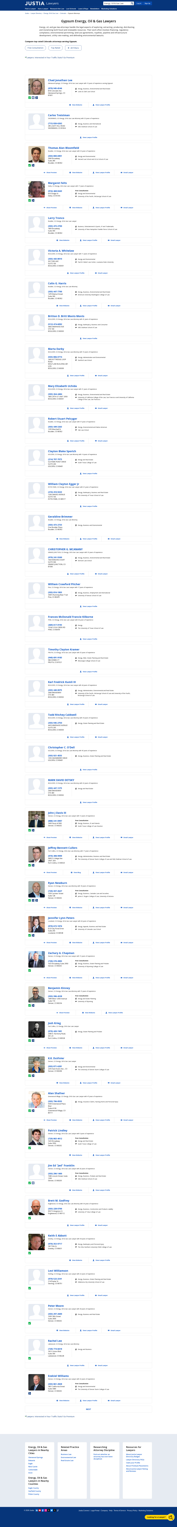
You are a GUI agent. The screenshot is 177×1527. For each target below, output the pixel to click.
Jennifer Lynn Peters (61, 918)
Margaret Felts (57, 183)
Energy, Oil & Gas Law (51, 13)
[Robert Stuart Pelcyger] (36, 425)
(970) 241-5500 (55, 557)
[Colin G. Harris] (36, 290)
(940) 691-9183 (55, 657)
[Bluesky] (51, 1510)
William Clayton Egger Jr (63, 484)
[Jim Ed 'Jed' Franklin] (36, 1172)
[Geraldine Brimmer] (36, 523)
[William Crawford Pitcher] (36, 590)
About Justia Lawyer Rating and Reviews (137, 1470)
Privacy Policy (132, 1510)
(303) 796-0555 (55, 1101)
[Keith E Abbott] (36, 1242)
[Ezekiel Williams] (36, 1382)
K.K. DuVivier (56, 1058)
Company (104, 1510)
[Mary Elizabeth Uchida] (36, 392)
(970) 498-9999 (55, 855)
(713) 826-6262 (55, 123)
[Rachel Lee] (36, 1347)
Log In (139, 3)
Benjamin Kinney (59, 988)
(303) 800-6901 (55, 156)
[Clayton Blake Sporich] (36, 457)
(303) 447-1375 (55, 788)
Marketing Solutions (109, 9)
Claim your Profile (133, 1463)
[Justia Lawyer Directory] (34, 3)
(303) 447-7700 (55, 291)
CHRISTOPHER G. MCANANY (65, 549)
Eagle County (33, 1488)
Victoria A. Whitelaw (61, 250)
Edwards (31, 1460)
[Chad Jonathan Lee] (36, 86)
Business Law (66, 1454)
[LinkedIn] (37, 1510)
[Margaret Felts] (36, 189)
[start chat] (171, 1517)
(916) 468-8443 (55, 191)
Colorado (63, 13)
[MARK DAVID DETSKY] (36, 786)
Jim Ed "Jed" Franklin (61, 1165)
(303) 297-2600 (55, 1313)
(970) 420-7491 (55, 1031)
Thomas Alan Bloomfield (63, 148)
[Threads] (48, 1510)
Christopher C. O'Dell (61, 747)
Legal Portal (95, 1510)
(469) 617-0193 (55, 624)
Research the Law (57, 9)
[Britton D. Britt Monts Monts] (36, 322)
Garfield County (34, 1491)
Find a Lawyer (30, 9)
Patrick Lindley (57, 1130)
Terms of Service (120, 1510)
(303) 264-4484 (55, 394)
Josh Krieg (54, 1023)
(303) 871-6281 (55, 1066)
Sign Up (147, 3)
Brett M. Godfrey (58, 1200)
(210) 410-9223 (55, 492)
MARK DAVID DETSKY (61, 780)
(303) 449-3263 (55, 426)
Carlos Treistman (59, 115)
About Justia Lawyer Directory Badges (134, 1455)
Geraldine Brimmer (60, 516)
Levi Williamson (58, 1270)
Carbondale (32, 1470)
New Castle (32, 1466)
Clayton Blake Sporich (62, 451)
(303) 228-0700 (55, 1208)
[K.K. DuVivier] (36, 1064)
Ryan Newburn (57, 883)
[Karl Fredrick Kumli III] (36, 688)
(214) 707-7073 (55, 459)
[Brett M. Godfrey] (36, 1207)
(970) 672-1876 (55, 926)
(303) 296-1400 (55, 1173)
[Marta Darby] (36, 355)
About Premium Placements (137, 1466)
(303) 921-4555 (55, 755)
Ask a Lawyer (43, 9)
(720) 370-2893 (55, 961)
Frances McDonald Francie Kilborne (70, 616)
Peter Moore (56, 1305)
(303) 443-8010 (55, 258)
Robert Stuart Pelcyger (62, 418)
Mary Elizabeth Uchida (62, 386)
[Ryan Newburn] (36, 889)
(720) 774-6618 (55, 1348)
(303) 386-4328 (55, 996)
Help (110, 1510)
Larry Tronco (56, 218)
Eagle (30, 1463)
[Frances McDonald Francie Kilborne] (36, 623)
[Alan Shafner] (36, 1099)
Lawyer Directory (36, 13)
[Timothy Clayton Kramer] (36, 656)
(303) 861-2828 (55, 1384)
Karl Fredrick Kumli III (62, 682)
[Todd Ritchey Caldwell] (36, 721)
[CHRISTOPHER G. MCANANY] (36, 555)
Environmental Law (68, 1457)
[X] (54, 1510)
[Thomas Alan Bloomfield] (36, 154)
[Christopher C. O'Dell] (36, 754)
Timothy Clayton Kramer (63, 649)
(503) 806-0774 (55, 357)
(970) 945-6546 (55, 88)
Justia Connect (84, 1510)
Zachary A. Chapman (61, 953)
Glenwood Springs (35, 1457)
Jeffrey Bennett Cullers (62, 847)
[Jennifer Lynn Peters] (36, 924)
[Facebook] (42, 1510)
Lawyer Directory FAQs (135, 1460)
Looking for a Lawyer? (156, 1517)
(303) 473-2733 (55, 524)
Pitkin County (33, 1494)
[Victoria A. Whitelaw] (36, 257)
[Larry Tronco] (36, 224)
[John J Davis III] (36, 819)
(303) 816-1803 (55, 592)
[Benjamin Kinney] (36, 994)
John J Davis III (57, 812)
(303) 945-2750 (55, 722)
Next (88, 1409)
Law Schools (71, 9)
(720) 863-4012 (55, 1138)
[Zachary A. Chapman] (36, 959)
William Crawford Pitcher (64, 584)
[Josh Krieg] (36, 1029)
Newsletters (94, 9)
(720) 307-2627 (55, 891)
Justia (27, 13)
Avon (30, 1473)
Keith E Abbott (57, 1235)
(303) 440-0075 (55, 690)
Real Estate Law (67, 1460)
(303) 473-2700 (55, 226)
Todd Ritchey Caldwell (62, 714)
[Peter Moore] (36, 1312)
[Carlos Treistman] (36, 121)
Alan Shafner (56, 1093)
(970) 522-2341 (55, 1278)
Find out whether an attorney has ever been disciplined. (103, 1456)
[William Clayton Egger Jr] (36, 490)
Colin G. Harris (57, 283)
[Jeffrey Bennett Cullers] (36, 854)
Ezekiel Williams (58, 1376)
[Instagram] (45, 1510)
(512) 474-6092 (55, 324)
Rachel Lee (55, 1340)
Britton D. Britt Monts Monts (66, 316)
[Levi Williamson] (36, 1277)
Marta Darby (56, 349)
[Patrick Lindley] (36, 1137)
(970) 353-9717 (55, 1243)
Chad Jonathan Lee (60, 80)
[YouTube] (40, 1510)
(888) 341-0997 (55, 820)
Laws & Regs (83, 9)
